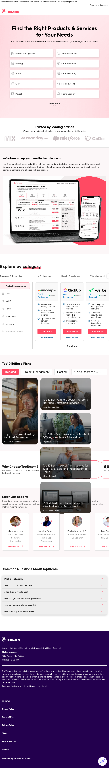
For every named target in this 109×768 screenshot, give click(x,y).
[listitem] (15, 285)
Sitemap (5, 733)
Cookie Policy (8, 709)
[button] (11, 276)
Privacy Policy (8, 725)
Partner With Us (9, 741)
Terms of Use (8, 717)
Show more (54, 103)
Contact (5, 749)
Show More (72, 346)
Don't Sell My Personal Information (17, 758)
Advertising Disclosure (99, 5)
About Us (6, 701)
